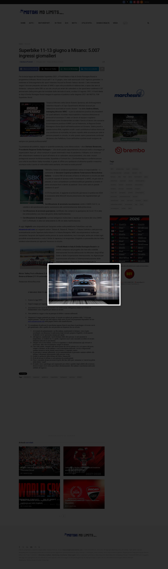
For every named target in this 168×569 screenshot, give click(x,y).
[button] (117, 266)
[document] (84, 284)
